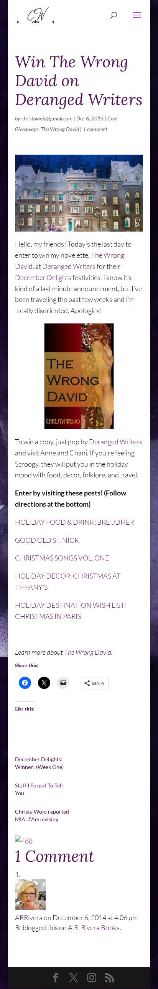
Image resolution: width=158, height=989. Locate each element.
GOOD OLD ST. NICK (47, 540)
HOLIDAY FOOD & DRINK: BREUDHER (74, 522)
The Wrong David (60, 129)
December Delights (43, 277)
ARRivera (29, 917)
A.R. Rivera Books (94, 927)
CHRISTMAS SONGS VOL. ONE (62, 558)
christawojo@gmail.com (46, 118)
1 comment (95, 129)
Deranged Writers (68, 266)
